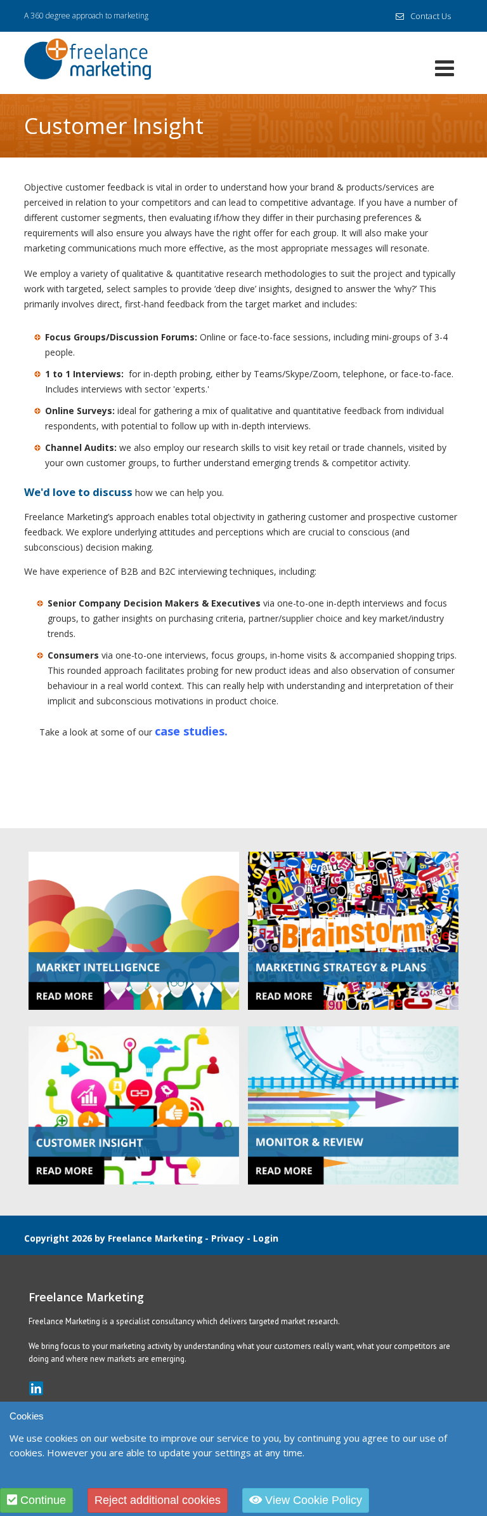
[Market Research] (134, 930)
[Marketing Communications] (134, 1104)
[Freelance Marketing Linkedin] (36, 1388)
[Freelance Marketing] (87, 61)
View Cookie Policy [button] (312, 1500)
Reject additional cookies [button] (157, 1500)
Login (265, 1238)
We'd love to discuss (78, 492)
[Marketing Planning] (353, 930)
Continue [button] (41, 1500)
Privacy (227, 1238)
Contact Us (430, 16)
